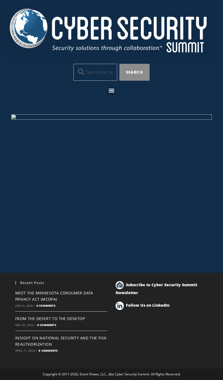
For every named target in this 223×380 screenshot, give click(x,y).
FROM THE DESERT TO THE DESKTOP (50, 318)
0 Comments (45, 305)
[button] (111, 90)
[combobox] (95, 72)
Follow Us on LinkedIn (147, 305)
